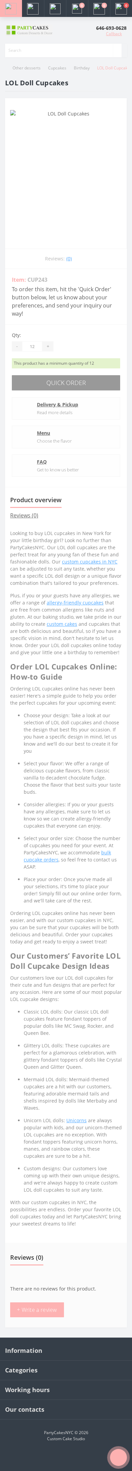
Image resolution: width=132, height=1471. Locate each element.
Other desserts (27, 68)
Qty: (16, 335)
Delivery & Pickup (57, 404)
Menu (43, 433)
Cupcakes (57, 68)
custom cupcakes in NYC (89, 561)
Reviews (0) (24, 515)
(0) (69, 258)
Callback (114, 34)
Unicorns (76, 1120)
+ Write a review (37, 1310)
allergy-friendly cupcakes (75, 602)
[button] (55, 8)
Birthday (82, 68)
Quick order (66, 383)
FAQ (42, 462)
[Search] (117, 50)
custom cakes (62, 624)
